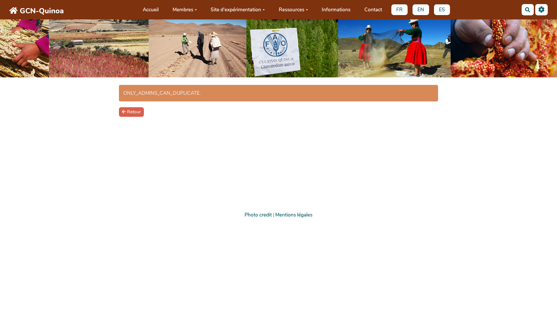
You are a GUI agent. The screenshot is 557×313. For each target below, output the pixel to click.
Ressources (291, 9)
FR (399, 9)
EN (420, 9)
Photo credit (258, 215)
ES (442, 9)
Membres (183, 9)
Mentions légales (293, 215)
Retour (134, 112)
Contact (373, 9)
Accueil (151, 9)
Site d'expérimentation (236, 9)
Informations (336, 9)
